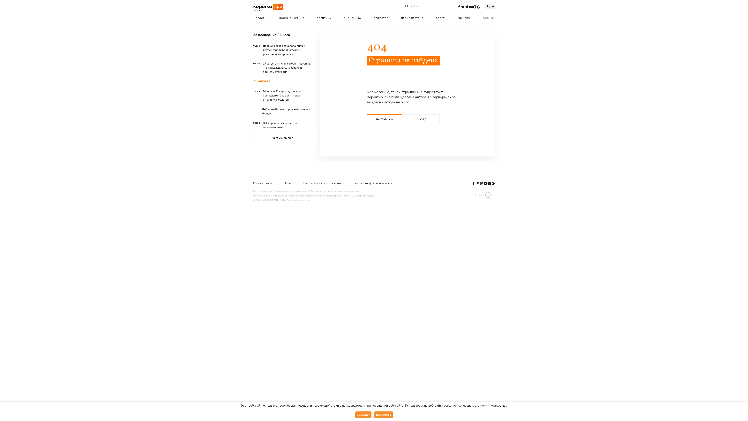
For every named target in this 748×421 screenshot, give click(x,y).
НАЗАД (421, 119)
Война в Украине (291, 18)
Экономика (352, 18)
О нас (288, 183)
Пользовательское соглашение (322, 183)
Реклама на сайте (264, 183)
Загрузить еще (282, 138)
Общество (381, 18)
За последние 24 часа (271, 35)
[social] (458, 6)
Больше (488, 18)
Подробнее (383, 414)
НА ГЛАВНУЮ (384, 119)
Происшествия (412, 18)
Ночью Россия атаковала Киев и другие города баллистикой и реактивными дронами (284, 50)
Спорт (440, 18)
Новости (260, 18)
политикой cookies (493, 405)
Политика (324, 18)
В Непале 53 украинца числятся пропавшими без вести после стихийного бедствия (283, 95)
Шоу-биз (464, 18)
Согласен (363, 414)
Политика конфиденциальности (372, 183)
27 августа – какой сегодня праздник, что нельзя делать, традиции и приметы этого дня (287, 67)
